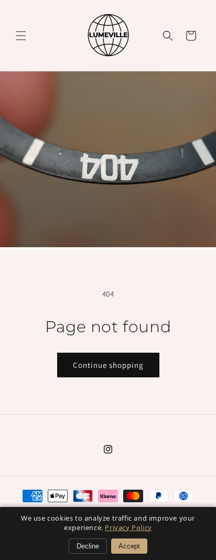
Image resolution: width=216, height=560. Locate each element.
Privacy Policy (128, 527)
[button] (21, 35)
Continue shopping (108, 365)
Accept (129, 546)
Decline (88, 546)
